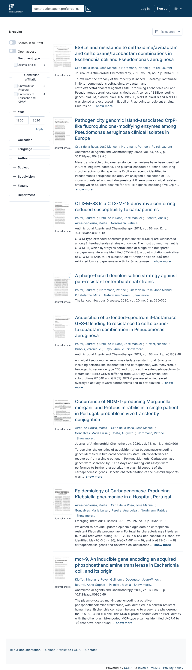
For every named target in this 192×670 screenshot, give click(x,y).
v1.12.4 (155, 668)
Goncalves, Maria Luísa (91, 433)
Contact (91, 650)
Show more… (142, 295)
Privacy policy (173, 668)
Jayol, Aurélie (114, 349)
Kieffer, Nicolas (156, 344)
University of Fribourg (26, 87)
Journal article (27, 64)
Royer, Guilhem (111, 579)
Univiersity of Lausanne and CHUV (27, 97)
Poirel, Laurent (162, 68)
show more (104, 106)
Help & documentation (24, 650)
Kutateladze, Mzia (87, 295)
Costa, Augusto (123, 433)
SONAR (129, 668)
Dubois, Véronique (88, 349)
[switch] (12, 42)
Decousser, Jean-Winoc (142, 579)
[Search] (88, 9)
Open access (27, 51)
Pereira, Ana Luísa (124, 510)
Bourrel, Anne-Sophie (90, 585)
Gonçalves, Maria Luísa (91, 510)
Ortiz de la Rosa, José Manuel (96, 68)
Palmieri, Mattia (120, 585)
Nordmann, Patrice (134, 68)
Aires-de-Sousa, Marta (91, 223)
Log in (145, 8)
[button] (27, 58)
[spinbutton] (21, 120)
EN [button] (176, 8)
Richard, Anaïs (156, 218)
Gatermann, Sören (117, 295)
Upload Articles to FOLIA (63, 650)
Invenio (143, 668)
